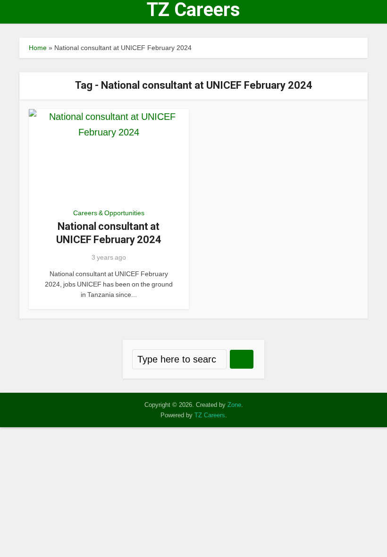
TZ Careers (193, 9)
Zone (234, 404)
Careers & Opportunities (108, 213)
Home (38, 47)
